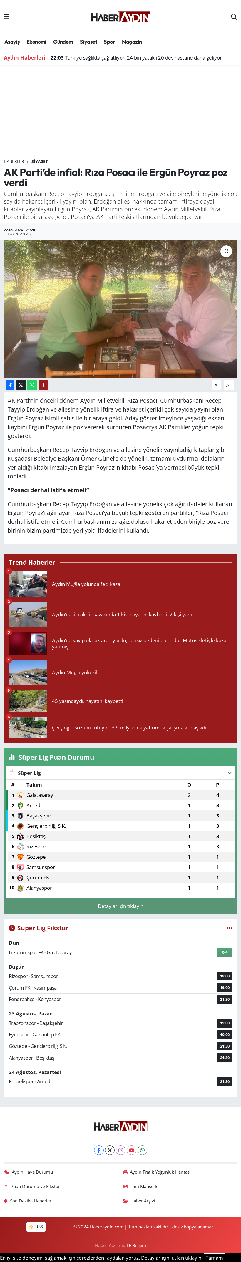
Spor (109, 41)
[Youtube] (131, 1150)
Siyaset (88, 41)
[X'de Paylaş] (21, 385)
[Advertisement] (120, 114)
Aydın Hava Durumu (32, 1172)
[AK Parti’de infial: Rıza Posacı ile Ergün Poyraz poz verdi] (120, 309)
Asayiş (11, 41)
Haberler (14, 161)
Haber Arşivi (142, 1201)
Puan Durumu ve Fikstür (35, 1186)
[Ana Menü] (6, 16)
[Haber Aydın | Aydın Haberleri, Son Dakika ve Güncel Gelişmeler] (120, 16)
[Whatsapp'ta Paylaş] (32, 385)
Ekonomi (36, 41)
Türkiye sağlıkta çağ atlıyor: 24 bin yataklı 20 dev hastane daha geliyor (136, 57)
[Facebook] (99, 1150)
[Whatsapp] (142, 1150)
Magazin (132, 41)
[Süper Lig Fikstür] (229, 927)
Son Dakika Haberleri (31, 1201)
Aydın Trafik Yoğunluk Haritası (160, 1172)
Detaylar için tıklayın (120, 906)
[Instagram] (120, 1150)
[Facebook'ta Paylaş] (10, 385)
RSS (38, 1227)
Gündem (63, 41)
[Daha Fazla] (43, 385)
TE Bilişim (136, 1245)
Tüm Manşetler (145, 1186)
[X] (110, 1150)
